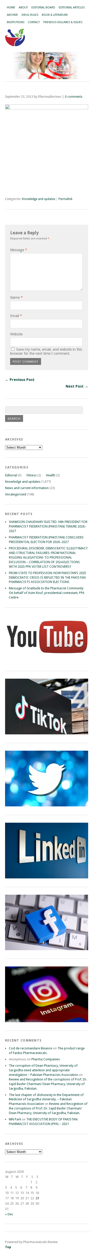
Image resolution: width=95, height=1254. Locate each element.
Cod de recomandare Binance (30, 1048)
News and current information (27, 488)
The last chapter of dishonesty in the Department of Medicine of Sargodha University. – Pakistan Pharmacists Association (46, 1099)
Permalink (65, 199)
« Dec (9, 1214)
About (23, 7)
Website (16, 334)
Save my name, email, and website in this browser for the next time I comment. (46, 351)
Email (16, 316)
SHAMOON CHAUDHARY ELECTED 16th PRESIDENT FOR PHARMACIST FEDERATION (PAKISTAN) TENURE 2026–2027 (48, 526)
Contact (34, 22)
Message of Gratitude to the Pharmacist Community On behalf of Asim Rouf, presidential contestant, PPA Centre (46, 592)
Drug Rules (30, 15)
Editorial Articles (72, 7)
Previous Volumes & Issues (62, 22)
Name (16, 297)
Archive (12, 15)
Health (50, 475)
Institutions (15, 22)
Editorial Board (43, 7)
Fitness (31, 475)
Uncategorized (15, 494)
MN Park (15, 1119)
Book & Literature (55, 15)
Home (11, 7)
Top (8, 1247)
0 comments (73, 96)
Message (18, 250)
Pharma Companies (45, 1059)
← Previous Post (19, 380)
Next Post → (77, 386)
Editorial (11, 475)
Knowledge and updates (38, 199)
